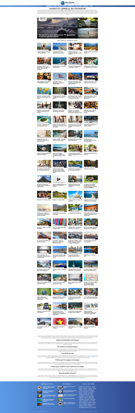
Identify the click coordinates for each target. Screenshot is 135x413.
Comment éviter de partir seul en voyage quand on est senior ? (75, 154)
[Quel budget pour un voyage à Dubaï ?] (75, 322)
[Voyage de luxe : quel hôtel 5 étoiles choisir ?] (60, 61)
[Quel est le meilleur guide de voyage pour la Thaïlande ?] (91, 222)
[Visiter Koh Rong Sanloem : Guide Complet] (91, 120)
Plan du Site (96, 411)
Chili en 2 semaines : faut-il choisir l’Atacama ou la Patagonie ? (90, 97)
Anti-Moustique (88, 386)
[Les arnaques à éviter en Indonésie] (44, 322)
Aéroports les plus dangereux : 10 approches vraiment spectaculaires (49, 391)
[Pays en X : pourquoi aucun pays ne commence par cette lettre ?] (44, 91)
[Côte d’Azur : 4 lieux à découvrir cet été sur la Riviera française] (60, 236)
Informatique (82, 399)
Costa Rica (92, 391)
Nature (55, 6)
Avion (81, 388)
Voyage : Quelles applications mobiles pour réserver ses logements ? (90, 312)
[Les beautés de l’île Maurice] (75, 208)
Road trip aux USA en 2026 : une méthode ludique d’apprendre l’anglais (91, 283)
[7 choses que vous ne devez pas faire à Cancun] (60, 278)
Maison (59, 6)
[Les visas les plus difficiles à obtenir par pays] (44, 236)
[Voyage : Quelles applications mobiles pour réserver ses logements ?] (91, 306)
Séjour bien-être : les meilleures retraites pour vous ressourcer (43, 140)
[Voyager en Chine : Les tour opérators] (44, 222)
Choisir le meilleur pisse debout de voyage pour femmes (69, 391)
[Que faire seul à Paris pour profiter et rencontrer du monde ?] (44, 105)
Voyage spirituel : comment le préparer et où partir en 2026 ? (59, 97)
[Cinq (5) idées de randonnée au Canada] (60, 208)
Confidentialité (90, 411)
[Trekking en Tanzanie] (91, 164)
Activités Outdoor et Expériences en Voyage (90, 308)
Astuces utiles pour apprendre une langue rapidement (42, 298)
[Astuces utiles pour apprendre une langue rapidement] (44, 292)
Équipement (49, 6)
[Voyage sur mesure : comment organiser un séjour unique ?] (75, 47)
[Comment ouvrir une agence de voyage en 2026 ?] (75, 61)
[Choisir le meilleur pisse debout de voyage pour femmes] (60, 391)
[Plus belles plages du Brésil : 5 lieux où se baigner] (88, 33)
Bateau (95, 388)
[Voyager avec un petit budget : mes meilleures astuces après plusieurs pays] (75, 105)
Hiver (87, 396)
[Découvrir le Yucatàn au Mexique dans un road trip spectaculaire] (44, 179)
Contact (85, 411)
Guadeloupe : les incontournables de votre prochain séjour (90, 140)
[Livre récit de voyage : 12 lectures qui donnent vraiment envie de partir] (88, 23)
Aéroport (85, 388)
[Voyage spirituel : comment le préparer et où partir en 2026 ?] (60, 91)
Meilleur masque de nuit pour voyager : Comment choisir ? (69, 403)
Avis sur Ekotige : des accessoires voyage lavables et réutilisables (44, 256)
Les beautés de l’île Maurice (74, 213)
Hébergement (71, 6)
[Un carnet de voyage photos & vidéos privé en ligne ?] (75, 306)
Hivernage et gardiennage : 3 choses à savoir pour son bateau (59, 256)
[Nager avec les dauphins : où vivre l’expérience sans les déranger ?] (39, 400)
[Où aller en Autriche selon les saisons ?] (91, 47)
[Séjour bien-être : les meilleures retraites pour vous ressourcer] (44, 134)
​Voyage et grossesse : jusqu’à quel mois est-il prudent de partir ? (75, 125)
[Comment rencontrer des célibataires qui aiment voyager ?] (75, 179)
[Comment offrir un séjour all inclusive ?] (75, 195)
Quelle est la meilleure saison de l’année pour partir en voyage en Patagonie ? (75, 241)
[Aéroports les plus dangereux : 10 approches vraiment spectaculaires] (57, 28)
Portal (91, 6)
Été (90, 407)
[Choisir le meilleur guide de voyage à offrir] (60, 222)
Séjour (94, 402)
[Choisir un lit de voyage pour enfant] (60, 387)
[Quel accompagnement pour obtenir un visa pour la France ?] (60, 179)
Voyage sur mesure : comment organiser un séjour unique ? (75, 53)
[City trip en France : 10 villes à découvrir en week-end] (91, 77)
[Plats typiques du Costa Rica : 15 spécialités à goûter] (44, 77)
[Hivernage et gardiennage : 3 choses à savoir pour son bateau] (60, 250)
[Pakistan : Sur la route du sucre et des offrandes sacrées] (91, 105)
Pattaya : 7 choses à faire (59, 199)
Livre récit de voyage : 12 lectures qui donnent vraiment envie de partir (49, 396)
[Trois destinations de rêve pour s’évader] (91, 236)
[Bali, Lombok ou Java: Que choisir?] (75, 278)
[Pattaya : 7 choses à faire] (60, 195)
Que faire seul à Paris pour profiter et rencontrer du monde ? (43, 111)
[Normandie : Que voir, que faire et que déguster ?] (44, 264)
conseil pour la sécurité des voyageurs (89, 355)
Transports (85, 6)
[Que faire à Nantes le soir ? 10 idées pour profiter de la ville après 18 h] (75, 77)
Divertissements (82, 394)
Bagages (90, 388)
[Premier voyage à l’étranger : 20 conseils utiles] (44, 47)
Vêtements (90, 405)
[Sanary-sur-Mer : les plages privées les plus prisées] (60, 134)
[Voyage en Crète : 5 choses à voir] (60, 264)
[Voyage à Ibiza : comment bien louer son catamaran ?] (75, 264)
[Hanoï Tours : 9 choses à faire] (44, 195)
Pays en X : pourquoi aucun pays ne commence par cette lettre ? (44, 97)
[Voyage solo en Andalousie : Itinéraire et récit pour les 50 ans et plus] (60, 120)
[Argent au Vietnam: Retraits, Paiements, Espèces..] (44, 148)
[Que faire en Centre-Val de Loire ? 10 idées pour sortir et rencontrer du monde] (75, 91)
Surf (80, 402)
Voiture (85, 405)
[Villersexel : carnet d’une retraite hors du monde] (60, 105)
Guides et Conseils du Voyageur (43, 64)
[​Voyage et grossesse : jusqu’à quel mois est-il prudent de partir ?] (75, 120)
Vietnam (81, 405)
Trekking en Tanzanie (89, 168)
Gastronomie (82, 396)
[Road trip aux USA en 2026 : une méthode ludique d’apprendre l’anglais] (91, 278)
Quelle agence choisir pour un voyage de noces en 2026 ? (91, 67)
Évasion (94, 407)
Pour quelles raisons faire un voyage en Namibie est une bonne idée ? (90, 214)
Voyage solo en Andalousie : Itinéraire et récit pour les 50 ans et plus (59, 125)
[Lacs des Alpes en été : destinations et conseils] (60, 47)
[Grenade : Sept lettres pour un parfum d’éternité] (44, 120)
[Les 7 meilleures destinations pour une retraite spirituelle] (91, 292)
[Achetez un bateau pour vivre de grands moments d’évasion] (60, 395)
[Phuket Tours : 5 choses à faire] (91, 250)
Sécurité (90, 402)
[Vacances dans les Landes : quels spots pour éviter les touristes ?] (75, 292)
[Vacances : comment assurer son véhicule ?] (44, 306)
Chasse (81, 391)
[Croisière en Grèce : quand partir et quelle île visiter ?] (91, 264)
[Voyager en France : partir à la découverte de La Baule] (91, 195)
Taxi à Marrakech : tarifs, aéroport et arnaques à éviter (49, 404)
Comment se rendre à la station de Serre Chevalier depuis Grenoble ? (43, 214)
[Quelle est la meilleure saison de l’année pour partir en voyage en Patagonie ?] (75, 236)
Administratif (82, 386)
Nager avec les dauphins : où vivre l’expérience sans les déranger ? (48, 400)
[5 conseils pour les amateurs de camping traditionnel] (44, 164)
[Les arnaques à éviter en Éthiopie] (91, 322)
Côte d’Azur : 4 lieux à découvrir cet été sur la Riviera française (58, 241)
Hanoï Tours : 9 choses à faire (44, 199)
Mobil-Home (93, 399)
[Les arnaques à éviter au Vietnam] (60, 322)
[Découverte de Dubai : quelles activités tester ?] (75, 250)
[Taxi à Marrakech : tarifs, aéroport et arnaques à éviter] (39, 404)
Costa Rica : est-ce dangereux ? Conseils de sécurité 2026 (58, 82)
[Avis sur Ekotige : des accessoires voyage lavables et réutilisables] (44, 250)
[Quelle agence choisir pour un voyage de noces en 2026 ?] (91, 61)
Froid (92, 394)
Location (87, 399)
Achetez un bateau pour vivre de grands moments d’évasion (70, 395)
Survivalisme (85, 402)
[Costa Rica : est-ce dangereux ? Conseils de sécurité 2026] (60, 77)
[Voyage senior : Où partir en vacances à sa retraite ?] (75, 222)
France (88, 394)
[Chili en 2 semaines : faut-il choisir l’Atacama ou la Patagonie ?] (91, 91)
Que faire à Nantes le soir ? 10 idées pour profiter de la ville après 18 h (74, 82)
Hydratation (92, 396)
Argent (94, 386)
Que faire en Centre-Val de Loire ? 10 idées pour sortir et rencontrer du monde (75, 97)
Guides (43, 6)
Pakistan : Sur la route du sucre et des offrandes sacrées (90, 111)
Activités (64, 6)
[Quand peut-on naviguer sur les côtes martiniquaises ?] (75, 164)
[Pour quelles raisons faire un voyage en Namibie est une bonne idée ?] (91, 208)
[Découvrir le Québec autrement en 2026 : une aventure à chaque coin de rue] (60, 148)
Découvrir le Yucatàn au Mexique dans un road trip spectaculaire (43, 185)
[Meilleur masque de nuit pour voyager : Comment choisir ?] (60, 403)
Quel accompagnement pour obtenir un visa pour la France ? (59, 185)
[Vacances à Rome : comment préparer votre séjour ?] (60, 292)
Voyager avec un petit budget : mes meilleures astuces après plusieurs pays (75, 111)
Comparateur (86, 391)
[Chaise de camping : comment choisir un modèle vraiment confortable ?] (39, 387)
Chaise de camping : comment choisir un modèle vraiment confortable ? (49, 387)
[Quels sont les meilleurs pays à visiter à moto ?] (44, 278)
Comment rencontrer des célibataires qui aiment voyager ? (74, 185)
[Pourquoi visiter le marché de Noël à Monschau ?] (75, 134)
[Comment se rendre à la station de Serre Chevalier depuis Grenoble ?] (44, 208)
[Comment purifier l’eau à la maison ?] (91, 148)
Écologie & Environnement (84, 407)
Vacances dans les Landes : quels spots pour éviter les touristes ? (74, 298)
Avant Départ (78, 6)
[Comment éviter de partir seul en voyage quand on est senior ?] (75, 148)
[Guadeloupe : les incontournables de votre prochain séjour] (91, 134)
